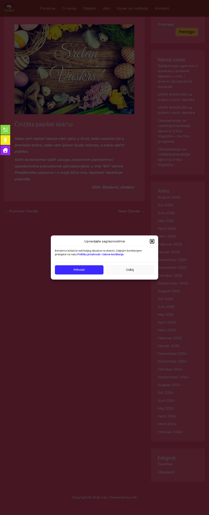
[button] (152, 241)
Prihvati (79, 270)
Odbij (130, 270)
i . (100, 254)
